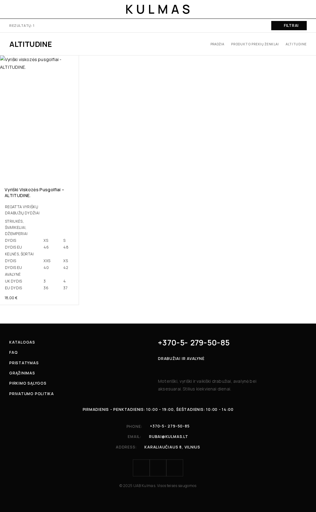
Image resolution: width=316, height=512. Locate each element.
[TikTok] (174, 468)
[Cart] (304, 9)
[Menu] (13, 9)
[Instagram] (158, 468)
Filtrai (291, 25)
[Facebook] (141, 468)
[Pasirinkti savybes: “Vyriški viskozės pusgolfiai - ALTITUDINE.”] (73, 172)
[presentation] (39, 246)
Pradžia (217, 44)
